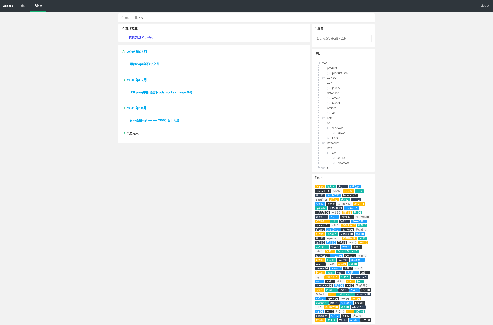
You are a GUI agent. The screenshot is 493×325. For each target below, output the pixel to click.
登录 (486, 5)
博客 (39, 5)
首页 (23, 5)
